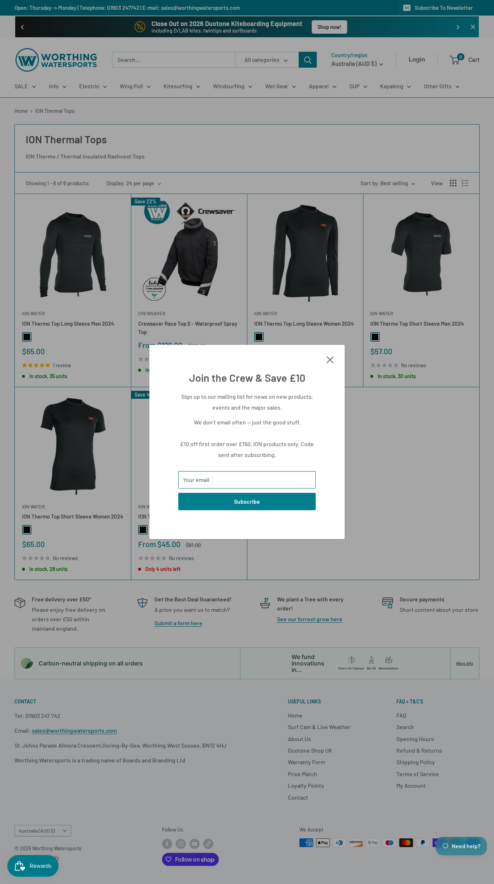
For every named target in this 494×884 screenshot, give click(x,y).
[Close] (330, 359)
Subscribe (247, 501)
